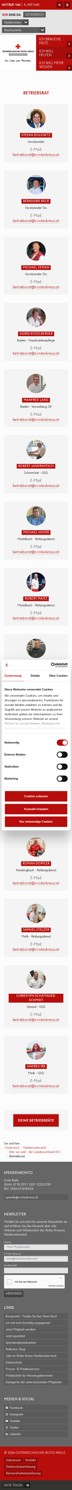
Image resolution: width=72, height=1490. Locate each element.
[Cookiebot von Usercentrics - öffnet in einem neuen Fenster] (51, 665)
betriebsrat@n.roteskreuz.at (36, 155)
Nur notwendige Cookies (36, 821)
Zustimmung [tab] (13, 675)
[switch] (62, 754)
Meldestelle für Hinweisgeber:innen (29, 1376)
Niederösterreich (34, 1148)
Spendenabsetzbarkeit (21, 1343)
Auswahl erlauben (36, 809)
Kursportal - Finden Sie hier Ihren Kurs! (31, 1316)
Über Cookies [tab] (58, 675)
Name (7, 1242)
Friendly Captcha (56, 1285)
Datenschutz (14, 1362)
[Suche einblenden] (59, 5)
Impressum (13, 1460)
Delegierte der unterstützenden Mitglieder (34, 1382)
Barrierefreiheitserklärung (23, 1473)
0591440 (33, 5)
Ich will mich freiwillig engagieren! (28, 1323)
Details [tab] (35, 675)
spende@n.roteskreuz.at (22, 1197)
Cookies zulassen (36, 796)
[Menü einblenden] (67, 5)
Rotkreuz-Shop (16, 1349)
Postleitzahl (10, 1265)
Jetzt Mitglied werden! (21, 1329)
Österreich (34, 15)
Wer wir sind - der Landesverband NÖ (34, 1152)
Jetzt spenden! (15, 1336)
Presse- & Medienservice (22, 1369)
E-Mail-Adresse (12, 1253)
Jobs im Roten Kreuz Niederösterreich (31, 1356)
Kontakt (30, 1460)
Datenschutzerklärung (20, 1467)
